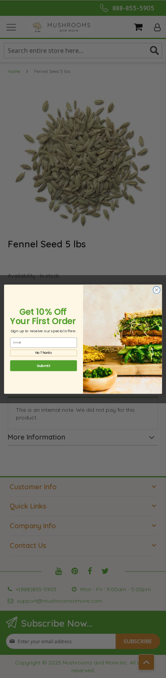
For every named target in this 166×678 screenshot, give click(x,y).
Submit (43, 365)
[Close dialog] (156, 289)
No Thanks (43, 352)
